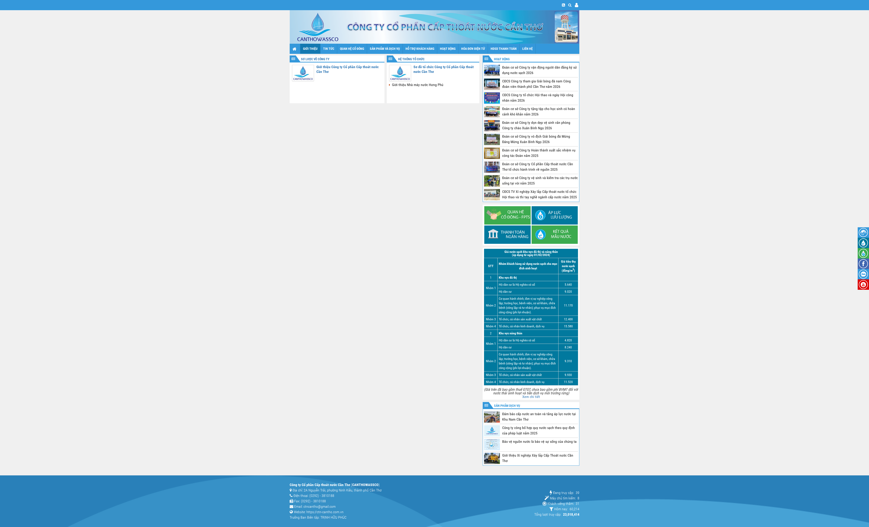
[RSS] (563, 5)
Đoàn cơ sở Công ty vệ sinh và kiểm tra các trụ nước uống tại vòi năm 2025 (540, 180)
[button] (570, 5)
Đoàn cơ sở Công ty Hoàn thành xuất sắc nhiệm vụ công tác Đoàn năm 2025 (538, 153)
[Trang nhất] (295, 49)
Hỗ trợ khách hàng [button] (420, 48)
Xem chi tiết (531, 397)
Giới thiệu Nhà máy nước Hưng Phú (417, 85)
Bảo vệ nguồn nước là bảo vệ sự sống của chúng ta (539, 441)
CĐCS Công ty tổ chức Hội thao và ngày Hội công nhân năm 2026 (537, 98)
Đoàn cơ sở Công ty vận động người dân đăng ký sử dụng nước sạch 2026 (539, 70)
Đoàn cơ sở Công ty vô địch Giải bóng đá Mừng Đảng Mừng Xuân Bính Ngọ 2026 (536, 139)
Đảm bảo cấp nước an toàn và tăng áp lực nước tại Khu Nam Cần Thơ (539, 417)
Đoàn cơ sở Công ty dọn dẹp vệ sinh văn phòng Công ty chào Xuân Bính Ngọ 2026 (536, 125)
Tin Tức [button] (328, 48)
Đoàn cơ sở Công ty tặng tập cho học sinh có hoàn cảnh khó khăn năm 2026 (538, 111)
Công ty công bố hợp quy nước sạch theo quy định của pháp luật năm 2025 (538, 430)
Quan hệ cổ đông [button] (352, 48)
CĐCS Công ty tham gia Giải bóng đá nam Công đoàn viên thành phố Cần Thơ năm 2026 (536, 84)
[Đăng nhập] (576, 5)
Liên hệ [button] (527, 48)
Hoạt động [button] (448, 48)
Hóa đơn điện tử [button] (473, 48)
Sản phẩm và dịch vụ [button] (385, 48)
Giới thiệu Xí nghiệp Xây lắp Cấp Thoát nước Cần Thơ (537, 458)
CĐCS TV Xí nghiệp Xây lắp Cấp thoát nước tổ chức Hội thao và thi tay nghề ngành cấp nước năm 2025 (539, 194)
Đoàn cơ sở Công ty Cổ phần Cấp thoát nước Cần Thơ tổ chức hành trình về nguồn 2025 (537, 167)
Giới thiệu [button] (310, 48)
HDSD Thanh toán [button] (504, 48)
